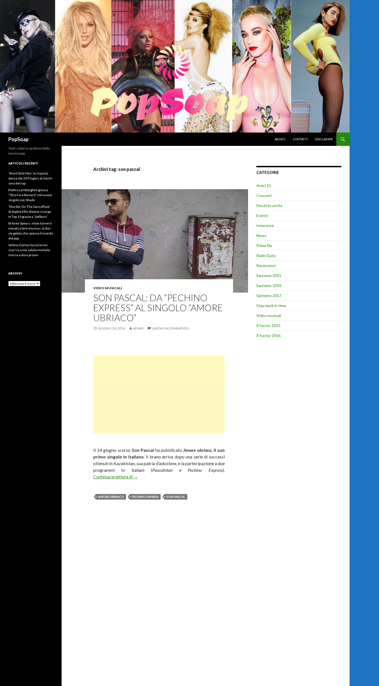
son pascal (175, 496)
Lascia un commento (170, 328)
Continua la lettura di (115, 476)
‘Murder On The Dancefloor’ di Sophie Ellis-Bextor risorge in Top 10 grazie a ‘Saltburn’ (29, 211)
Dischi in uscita (269, 205)
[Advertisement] (159, 394)
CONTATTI (300, 139)
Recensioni (266, 265)
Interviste (265, 225)
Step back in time (271, 305)
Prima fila (264, 245)
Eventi (261, 215)
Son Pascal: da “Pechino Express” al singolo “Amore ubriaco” (158, 307)
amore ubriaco (111, 496)
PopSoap (18, 139)
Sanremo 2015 (268, 275)
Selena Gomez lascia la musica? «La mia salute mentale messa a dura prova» (29, 250)
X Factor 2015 (268, 325)
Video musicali (107, 288)
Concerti (264, 195)
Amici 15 (263, 185)
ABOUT (280, 139)
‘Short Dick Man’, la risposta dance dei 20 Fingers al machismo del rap (30, 178)
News (261, 235)
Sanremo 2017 (268, 295)
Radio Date (266, 255)
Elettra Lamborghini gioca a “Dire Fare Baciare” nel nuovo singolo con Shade (30, 195)
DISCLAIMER (324, 139)
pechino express (145, 496)
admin (138, 328)
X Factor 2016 (268, 335)
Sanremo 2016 (268, 285)
